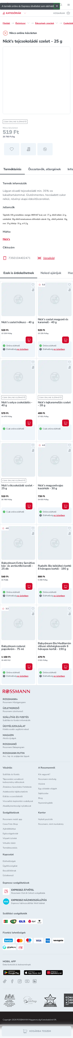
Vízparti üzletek (10, 838)
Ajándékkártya (9, 828)
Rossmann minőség (47, 779)
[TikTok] (5, 981)
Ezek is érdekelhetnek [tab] (18, 273)
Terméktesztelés (10, 847)
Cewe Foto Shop (10, 824)
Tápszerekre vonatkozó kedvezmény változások (13, 781)
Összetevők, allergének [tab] (44, 169)
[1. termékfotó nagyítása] (36, 80)
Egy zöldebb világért (47, 788)
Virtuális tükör (9, 843)
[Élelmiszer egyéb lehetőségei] (28, 23)
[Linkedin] (35, 981)
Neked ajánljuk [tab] (51, 273)
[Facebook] (12, 981)
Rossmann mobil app (12, 819)
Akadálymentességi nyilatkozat (17, 806)
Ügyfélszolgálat (10, 866)
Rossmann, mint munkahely (50, 824)
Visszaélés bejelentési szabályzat (18, 801)
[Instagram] (20, 981)
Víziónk (41, 784)
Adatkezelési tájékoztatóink (15, 791)
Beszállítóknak (9, 870)
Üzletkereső (8, 875)
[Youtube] (27, 981)
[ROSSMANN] (16, 691)
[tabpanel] (36, 220)
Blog (40, 798)
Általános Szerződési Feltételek (17, 787)
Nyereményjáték (45, 803)
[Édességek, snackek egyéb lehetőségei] (56, 23)
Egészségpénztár (10, 833)
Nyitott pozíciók (45, 819)
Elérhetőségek (9, 861)
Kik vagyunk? (44, 774)
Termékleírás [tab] (12, 169)
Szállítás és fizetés (11, 774)
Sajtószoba (43, 793)
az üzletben (22, 349)
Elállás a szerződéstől (13, 796)
